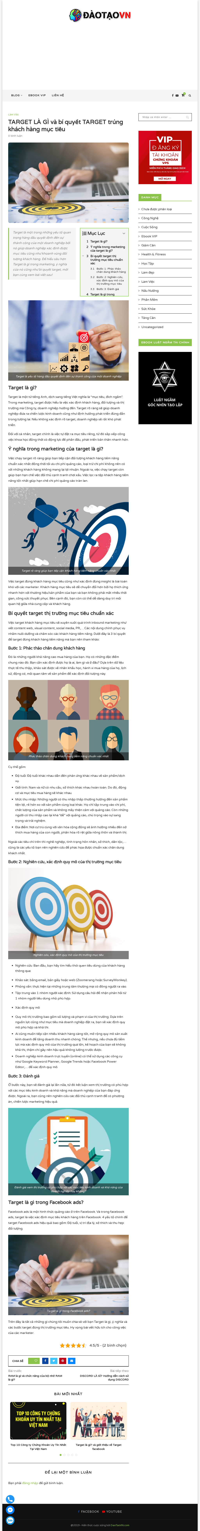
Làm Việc (13, 114)
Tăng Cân (148, 318)
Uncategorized (152, 327)
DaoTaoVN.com (120, 1525)
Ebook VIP (37, 95)
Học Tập (147, 263)
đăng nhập (30, 1483)
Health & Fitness (153, 254)
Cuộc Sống (149, 227)
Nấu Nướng (150, 291)
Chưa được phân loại (156, 209)
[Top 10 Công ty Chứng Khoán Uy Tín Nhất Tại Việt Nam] (38, 1421)
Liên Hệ (58, 95)
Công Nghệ (149, 218)
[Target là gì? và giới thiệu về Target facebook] (98, 1421)
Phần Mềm (149, 300)
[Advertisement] (100, 52)
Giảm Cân (148, 245)
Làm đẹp (147, 272)
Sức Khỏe (148, 309)
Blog (15, 95)
